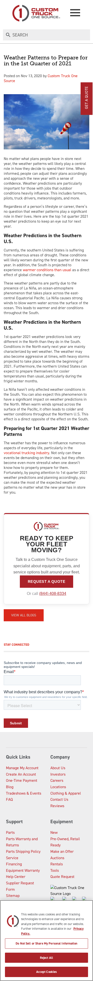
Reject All (46, 958)
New (54, 832)
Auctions (57, 857)
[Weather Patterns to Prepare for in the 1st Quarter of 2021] (46, 121)
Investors (57, 774)
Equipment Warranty (23, 870)
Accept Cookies (46, 972)
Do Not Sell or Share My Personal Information (46, 943)
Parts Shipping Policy (23, 851)
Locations (58, 786)
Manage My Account (22, 767)
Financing (14, 864)
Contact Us (59, 799)
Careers (56, 780)
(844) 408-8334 (52, 593)
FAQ (9, 799)
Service (12, 857)
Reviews (57, 805)
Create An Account (21, 774)
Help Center (15, 876)
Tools (54, 870)
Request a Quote (46, 581)
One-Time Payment (21, 780)
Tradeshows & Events (23, 793)
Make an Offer (62, 851)
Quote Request (62, 876)
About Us (57, 767)
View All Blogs (23, 615)
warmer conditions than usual (47, 269)
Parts (10, 832)
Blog (9, 786)
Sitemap (13, 895)
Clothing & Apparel (65, 793)
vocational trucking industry (26, 452)
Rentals (56, 864)
